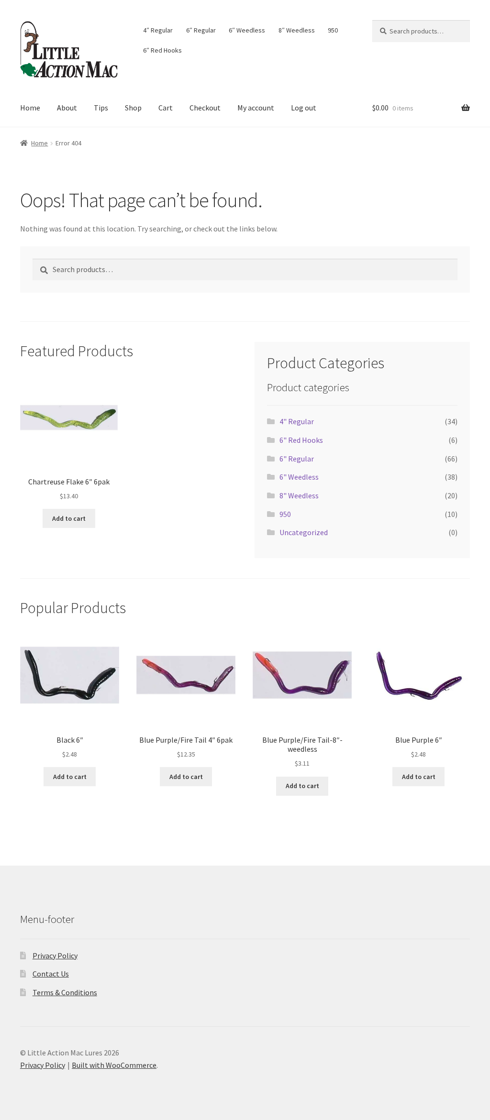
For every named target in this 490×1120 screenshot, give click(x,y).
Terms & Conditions (65, 992)
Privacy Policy (55, 955)
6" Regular (296, 458)
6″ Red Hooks (162, 50)
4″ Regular (158, 30)
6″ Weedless (247, 30)
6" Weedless (299, 477)
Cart (165, 107)
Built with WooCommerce (114, 1065)
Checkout (205, 107)
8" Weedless (299, 495)
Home (30, 107)
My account (255, 107)
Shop (133, 107)
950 (333, 30)
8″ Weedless (296, 30)
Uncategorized (303, 532)
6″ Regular (201, 30)
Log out (303, 107)
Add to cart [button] (69, 518)
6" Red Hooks (301, 440)
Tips (101, 107)
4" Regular (296, 421)
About (67, 107)
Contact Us (51, 973)
